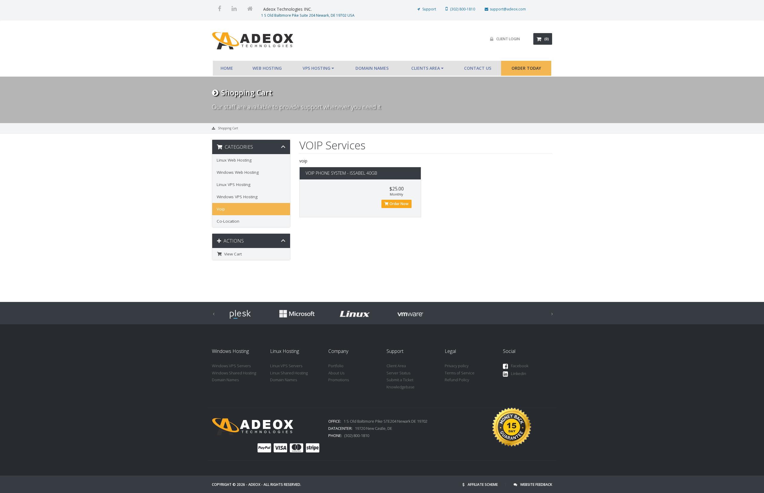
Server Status (398, 373)
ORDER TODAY (526, 68)
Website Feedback (536, 484)
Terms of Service (460, 373)
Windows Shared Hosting (234, 373)
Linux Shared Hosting (289, 373)
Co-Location (228, 221)
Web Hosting (267, 68)
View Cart (232, 254)
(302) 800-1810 (462, 9)
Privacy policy (457, 365)
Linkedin (518, 373)
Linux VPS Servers (286, 365)
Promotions (338, 379)
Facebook (519, 365)
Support (428, 9)
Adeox (254, 484)
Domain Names (225, 379)
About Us (336, 373)
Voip (221, 209)
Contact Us (477, 68)
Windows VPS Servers (231, 365)
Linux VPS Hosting (233, 184)
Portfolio (336, 365)
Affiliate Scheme (483, 484)
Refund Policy (457, 379)
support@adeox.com (508, 9)
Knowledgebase (400, 387)
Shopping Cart (228, 128)
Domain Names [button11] (372, 68)
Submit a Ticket (399, 379)
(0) (546, 38)
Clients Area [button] (426, 68)
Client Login (508, 38)
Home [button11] (227, 68)
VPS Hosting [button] (317, 68)
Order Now (399, 203)
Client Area (396, 365)
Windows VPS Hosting (237, 196)
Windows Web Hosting (238, 172)
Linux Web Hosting (234, 160)
